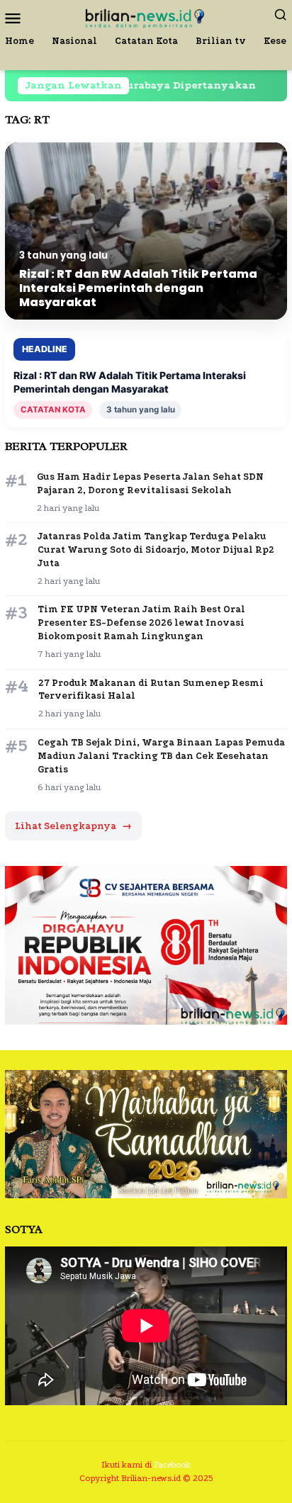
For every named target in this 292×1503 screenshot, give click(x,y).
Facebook (172, 1465)
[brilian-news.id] (145, 16)
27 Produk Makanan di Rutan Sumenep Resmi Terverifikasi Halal (151, 689)
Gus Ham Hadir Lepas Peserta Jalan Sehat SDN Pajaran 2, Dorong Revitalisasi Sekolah (150, 483)
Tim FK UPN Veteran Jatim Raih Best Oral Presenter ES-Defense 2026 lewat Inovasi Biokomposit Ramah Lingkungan (141, 622)
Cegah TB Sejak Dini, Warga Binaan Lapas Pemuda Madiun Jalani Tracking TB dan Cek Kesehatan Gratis (161, 756)
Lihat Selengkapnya (73, 826)
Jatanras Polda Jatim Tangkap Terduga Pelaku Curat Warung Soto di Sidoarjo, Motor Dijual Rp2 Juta (156, 549)
